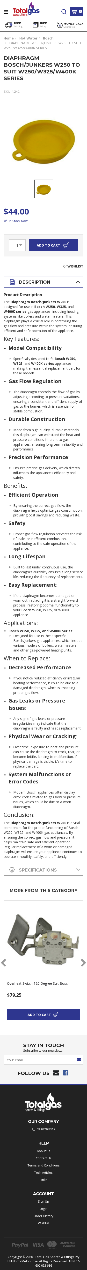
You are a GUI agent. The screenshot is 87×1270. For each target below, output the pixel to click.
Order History (43, 1216)
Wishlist (43, 1223)
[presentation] (3, 963)
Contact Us (43, 1158)
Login (43, 1208)
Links (43, 1180)
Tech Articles (43, 1172)
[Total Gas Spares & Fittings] (26, 8)
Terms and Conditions (44, 1165)
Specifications (37, 870)
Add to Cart (49, 245)
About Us (43, 1151)
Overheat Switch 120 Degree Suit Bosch (38, 983)
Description (34, 282)
